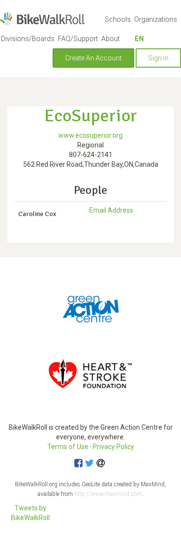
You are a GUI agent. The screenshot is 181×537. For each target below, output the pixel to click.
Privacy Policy (113, 446)
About (110, 39)
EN (139, 39)
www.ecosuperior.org (90, 135)
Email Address (111, 210)
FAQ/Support (78, 39)
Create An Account (93, 58)
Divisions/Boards (28, 39)
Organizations (155, 19)
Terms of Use (67, 446)
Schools (118, 19)
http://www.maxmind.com (108, 494)
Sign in (158, 58)
